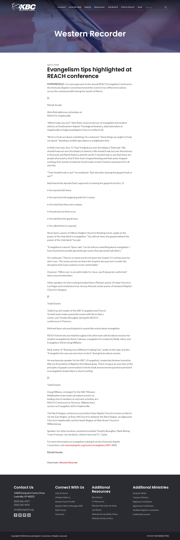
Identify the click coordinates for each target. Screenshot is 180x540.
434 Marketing (161, 536)
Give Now (59, 514)
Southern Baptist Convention (146, 510)
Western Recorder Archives (104, 505)
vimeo (29, 515)
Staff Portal (60, 510)
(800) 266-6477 (22, 501)
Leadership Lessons (141, 514)
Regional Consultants (142, 501)
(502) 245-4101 (22, 504)
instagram (24, 515)
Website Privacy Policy (102, 518)
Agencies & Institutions (143, 505)
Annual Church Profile (65, 501)
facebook (15, 515)
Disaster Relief (139, 493)
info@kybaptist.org (24, 509)
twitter (20, 515)
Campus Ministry (140, 497)
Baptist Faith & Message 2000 (69, 505)
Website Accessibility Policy (105, 514)
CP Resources (98, 501)
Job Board (96, 510)
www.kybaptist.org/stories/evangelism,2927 (88, 445)
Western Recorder (68, 462)
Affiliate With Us (62, 497)
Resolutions (97, 497)
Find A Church (61, 493)
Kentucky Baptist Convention (23, 6)
